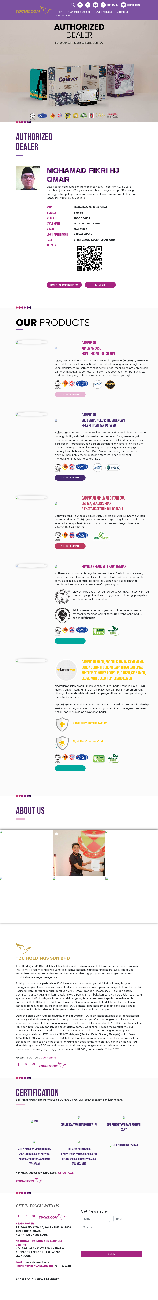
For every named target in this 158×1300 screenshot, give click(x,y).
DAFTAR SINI (100, 285)
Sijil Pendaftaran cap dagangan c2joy (124, 1127)
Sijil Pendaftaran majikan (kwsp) (79, 1125)
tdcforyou (112, 5)
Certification (63, 15)
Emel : (19, 1262)
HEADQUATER (25, 1223)
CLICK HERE (48, 1057)
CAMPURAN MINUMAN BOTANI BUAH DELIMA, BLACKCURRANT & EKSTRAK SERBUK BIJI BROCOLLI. (104, 504)
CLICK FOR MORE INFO (70, 394)
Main (59, 12)
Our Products (104, 12)
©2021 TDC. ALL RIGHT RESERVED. (38, 1279)
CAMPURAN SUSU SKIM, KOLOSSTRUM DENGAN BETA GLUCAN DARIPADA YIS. (103, 420)
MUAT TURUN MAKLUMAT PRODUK (64, 285)
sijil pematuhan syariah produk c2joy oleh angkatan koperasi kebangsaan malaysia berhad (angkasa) (34, 1156)
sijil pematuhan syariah (125, 1145)
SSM (36, 1121)
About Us (123, 12)
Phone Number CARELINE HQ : (35, 1266)
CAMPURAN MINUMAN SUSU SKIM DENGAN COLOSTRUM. (99, 348)
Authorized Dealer (79, 12)
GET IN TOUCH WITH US (37, 1206)
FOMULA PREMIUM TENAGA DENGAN (104, 566)
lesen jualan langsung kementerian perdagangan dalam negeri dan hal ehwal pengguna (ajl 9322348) (79, 1156)
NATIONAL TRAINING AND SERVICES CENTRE (39, 1243)
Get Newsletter (94, 1211)
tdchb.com (133, 5)
